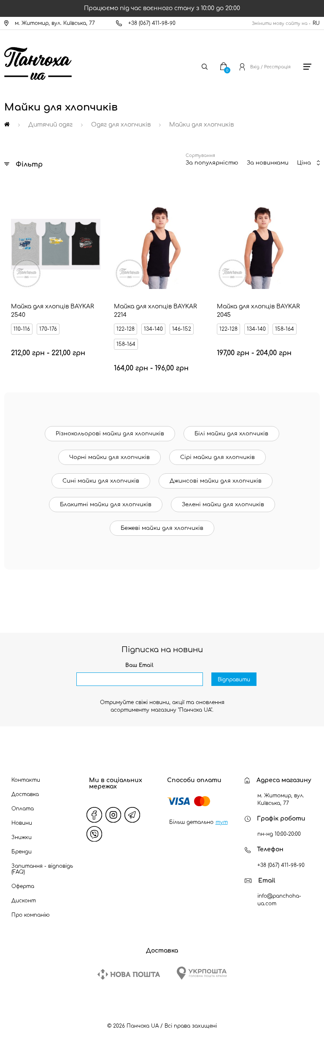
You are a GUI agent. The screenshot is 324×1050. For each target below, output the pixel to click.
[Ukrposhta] (202, 973)
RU (316, 23)
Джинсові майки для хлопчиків (216, 481)
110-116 (22, 329)
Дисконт (23, 901)
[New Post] (128, 974)
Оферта (22, 886)
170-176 (48, 329)
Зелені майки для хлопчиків (223, 504)
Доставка (25, 794)
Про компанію (30, 915)
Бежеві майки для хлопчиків (162, 528)
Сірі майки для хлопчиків (217, 457)
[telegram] (132, 815)
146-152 (181, 329)
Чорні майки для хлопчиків (109, 457)
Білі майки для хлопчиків (231, 434)
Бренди (21, 852)
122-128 (125, 329)
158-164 (125, 344)
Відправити (234, 680)
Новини (21, 823)
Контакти (25, 780)
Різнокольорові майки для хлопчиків (110, 434)
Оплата (22, 809)
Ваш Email (139, 665)
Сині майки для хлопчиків (100, 481)
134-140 (153, 329)
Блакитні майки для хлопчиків (105, 504)
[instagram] (113, 815)
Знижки (21, 837)
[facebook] (94, 815)
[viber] (94, 834)
